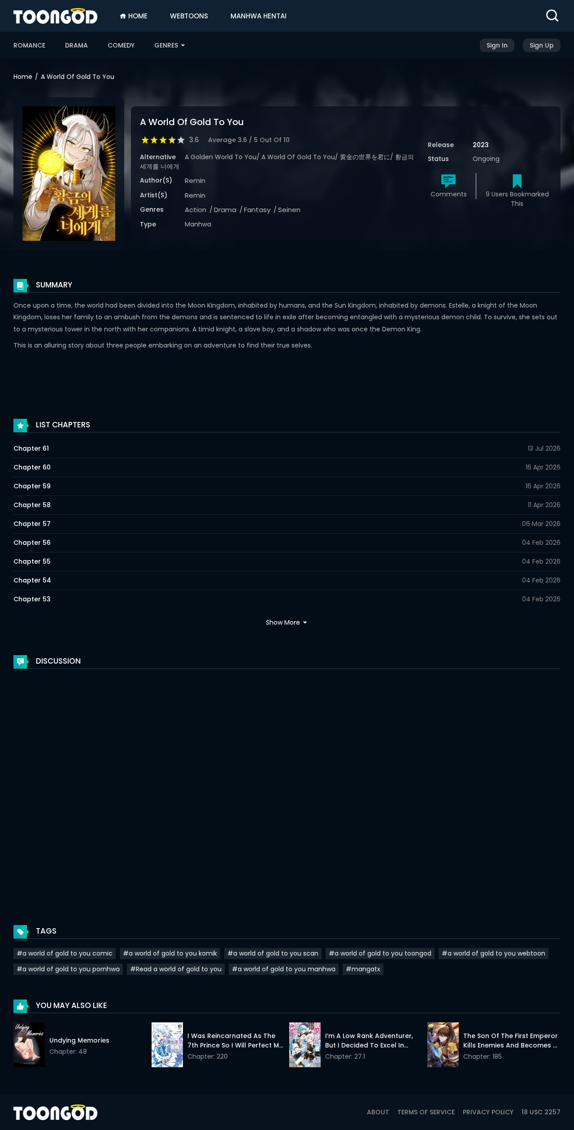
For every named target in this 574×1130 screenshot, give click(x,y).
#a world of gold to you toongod (380, 953)
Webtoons (189, 16)
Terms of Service (426, 1112)
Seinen (289, 209)
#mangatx (363, 969)
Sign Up (542, 45)
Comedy (121, 45)
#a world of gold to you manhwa (283, 969)
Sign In (497, 45)
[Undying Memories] (29, 1046)
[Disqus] (287, 788)
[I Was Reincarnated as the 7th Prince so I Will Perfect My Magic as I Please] (167, 1046)
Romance (29, 45)
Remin (195, 180)
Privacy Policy (488, 1112)
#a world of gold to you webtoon (493, 953)
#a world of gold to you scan (272, 953)
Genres (167, 45)
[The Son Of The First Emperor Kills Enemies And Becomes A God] (443, 1046)
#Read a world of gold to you (176, 969)
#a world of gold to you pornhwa (68, 969)
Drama (76, 45)
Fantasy (257, 209)
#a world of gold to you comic (65, 953)
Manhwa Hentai (258, 16)
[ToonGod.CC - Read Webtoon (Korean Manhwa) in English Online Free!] (55, 16)
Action (195, 209)
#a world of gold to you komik (170, 953)
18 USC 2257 (541, 1112)
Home (137, 16)
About (378, 1112)
